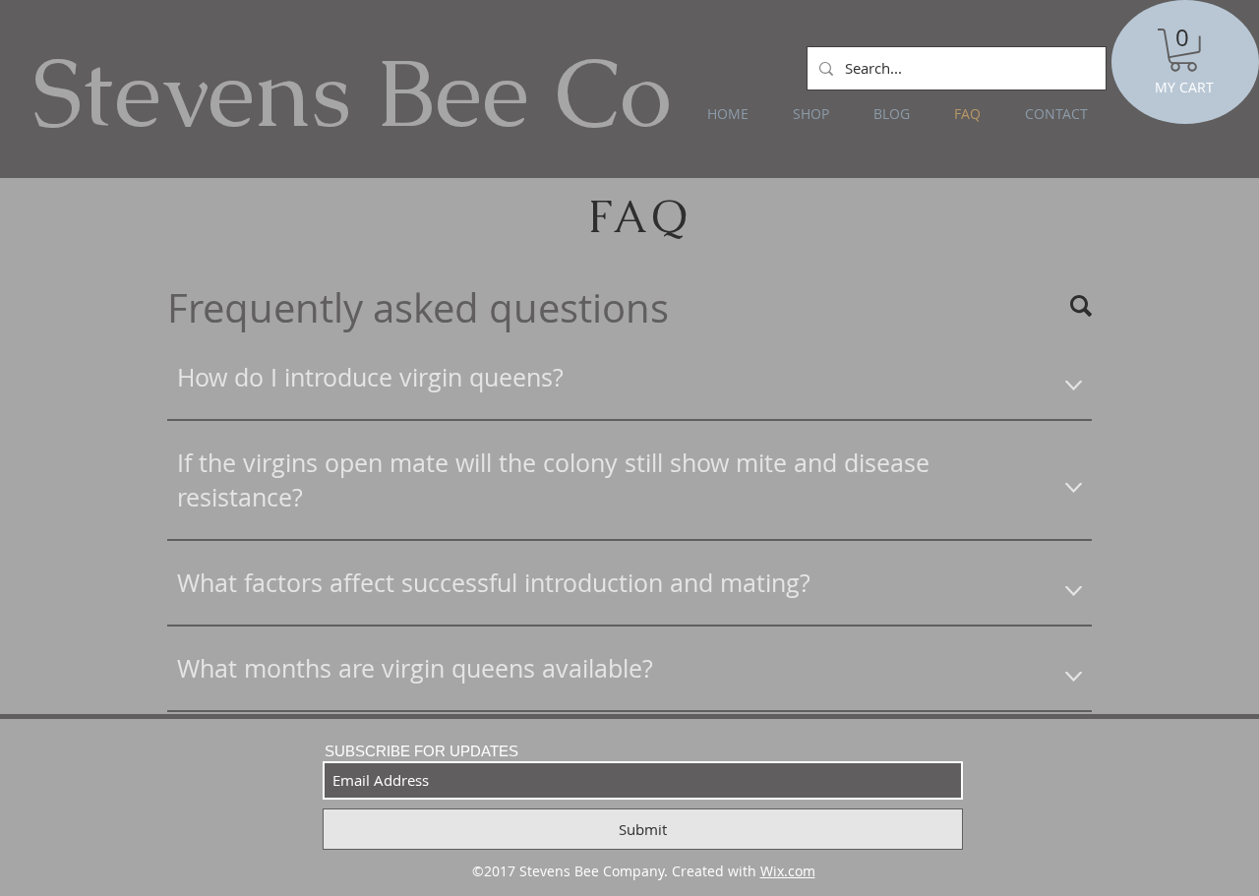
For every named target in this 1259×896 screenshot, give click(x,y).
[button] (1183, 50)
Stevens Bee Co (351, 92)
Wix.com (787, 871)
